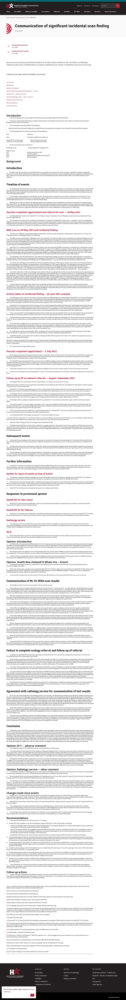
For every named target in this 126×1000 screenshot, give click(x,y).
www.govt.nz (96, 981)
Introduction (10, 82)
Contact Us (87, 6)
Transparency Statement (43, 984)
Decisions (97, 11)
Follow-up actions (11, 106)
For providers (46, 11)
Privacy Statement (41, 976)
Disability (67, 11)
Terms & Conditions (41, 981)
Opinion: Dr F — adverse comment (16, 94)
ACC (93, 978)
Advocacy (57, 11)
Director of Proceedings (71, 973)
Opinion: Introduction (12, 88)
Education (87, 11)
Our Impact (95, 6)
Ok (32, 995)
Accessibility (39, 973)
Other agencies (97, 984)
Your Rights (17, 11)
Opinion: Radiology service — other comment (19, 97)
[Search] (117, 6)
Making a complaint (31, 11)
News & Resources (110, 11)
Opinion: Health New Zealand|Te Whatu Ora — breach (22, 91)
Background (9, 85)
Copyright (38, 978)
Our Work (77, 11)
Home (8, 11)
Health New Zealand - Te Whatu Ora (103, 973)
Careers (66, 976)
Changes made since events (14, 100)
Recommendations (12, 103)
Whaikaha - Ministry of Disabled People (104, 976)
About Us (79, 6)
